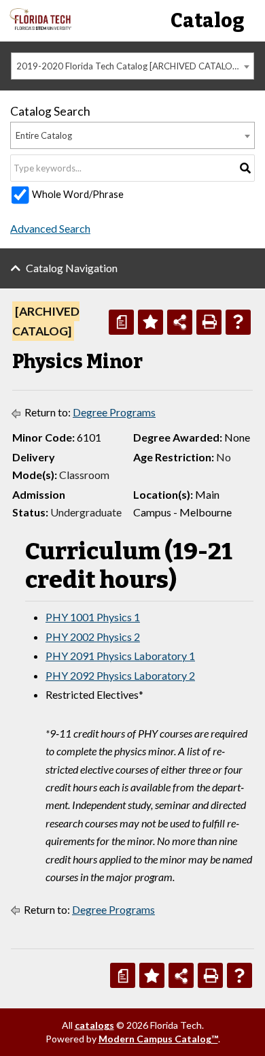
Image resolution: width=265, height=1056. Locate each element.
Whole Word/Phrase (78, 194)
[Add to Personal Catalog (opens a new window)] (150, 322)
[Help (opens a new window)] (238, 322)
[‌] (40, 26)
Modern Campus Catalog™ (158, 1038)
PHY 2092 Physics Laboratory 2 (120, 675)
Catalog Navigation (72, 267)
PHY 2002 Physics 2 (93, 636)
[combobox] (132, 66)
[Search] (245, 168)
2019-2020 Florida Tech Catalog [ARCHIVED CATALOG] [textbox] (129, 66)
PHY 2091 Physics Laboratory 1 (120, 655)
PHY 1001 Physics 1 (93, 616)
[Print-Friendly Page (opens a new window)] (209, 322)
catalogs (94, 1025)
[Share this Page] (179, 322)
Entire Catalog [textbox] (44, 135)
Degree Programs (114, 412)
